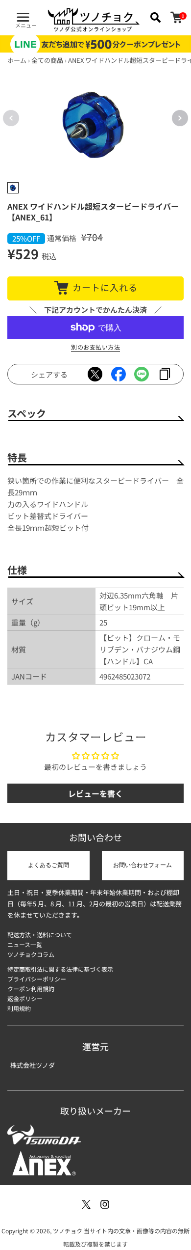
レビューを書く (95, 793)
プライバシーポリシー (36, 979)
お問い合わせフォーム (142, 865)
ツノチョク (67, 1230)
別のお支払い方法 (95, 347)
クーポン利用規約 (30, 988)
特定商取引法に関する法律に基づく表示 (60, 969)
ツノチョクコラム (30, 954)
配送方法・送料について (39, 934)
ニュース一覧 (24, 944)
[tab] (13, 187)
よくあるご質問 (48, 865)
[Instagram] (104, 1204)
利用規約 (19, 1008)
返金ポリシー (25, 998)
